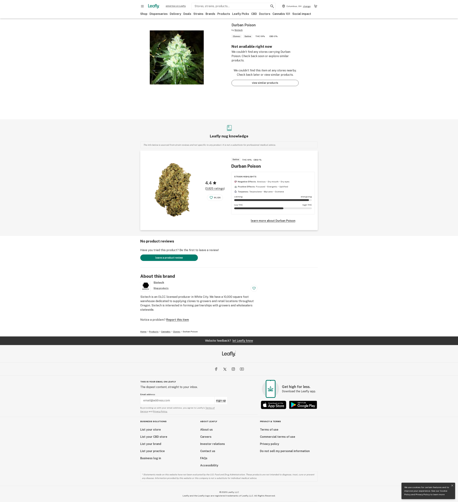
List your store (150, 429)
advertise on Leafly (176, 6)
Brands (210, 14)
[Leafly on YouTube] (242, 369)
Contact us (207, 451)
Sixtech (239, 30)
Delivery (175, 14)
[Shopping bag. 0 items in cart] (315, 6)
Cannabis (165, 331)
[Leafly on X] (224, 369)
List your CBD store (153, 436)
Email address (147, 394)
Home (143, 331)
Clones (176, 331)
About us (206, 429)
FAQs (203, 458)
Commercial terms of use (277, 436)
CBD (254, 14)
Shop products (161, 288)
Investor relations (212, 444)
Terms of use (269, 429)
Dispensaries (159, 14)
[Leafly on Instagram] (233, 369)
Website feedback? (229, 340)
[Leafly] (153, 6)
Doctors (264, 14)
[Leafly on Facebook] (216, 369)
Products (223, 14)
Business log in (150, 458)
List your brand (150, 444)
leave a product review (169, 257)
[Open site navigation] (142, 6)
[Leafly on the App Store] (273, 405)
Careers (205, 436)
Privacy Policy (423, 494)
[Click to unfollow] (254, 288)
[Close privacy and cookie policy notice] (452, 485)
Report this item (177, 319)
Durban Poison (246, 166)
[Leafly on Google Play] (303, 405)
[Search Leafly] (272, 6)
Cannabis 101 (281, 14)
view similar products (265, 82)
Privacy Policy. (160, 411)
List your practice (152, 451)
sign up (221, 400)
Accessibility (209, 465)
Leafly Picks (240, 14)
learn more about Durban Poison (273, 220)
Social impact (301, 14)
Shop (143, 14)
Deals (187, 14)
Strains (198, 14)
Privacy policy (269, 444)
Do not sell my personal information (285, 451)
